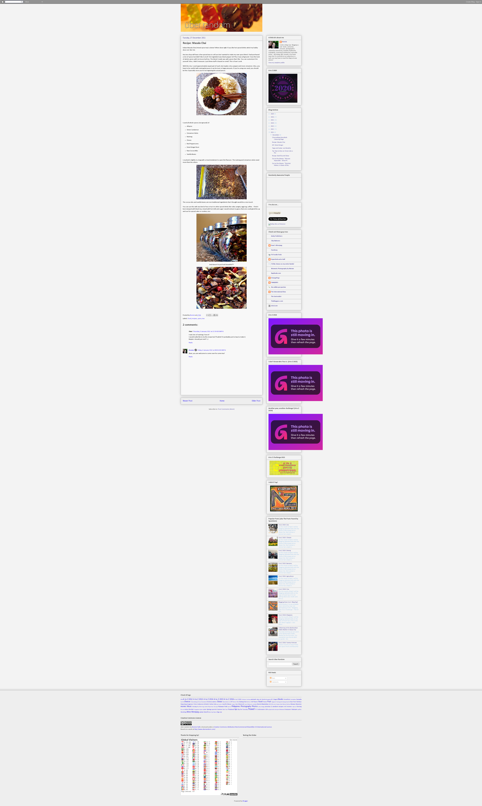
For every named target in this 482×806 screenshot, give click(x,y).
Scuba (186, 709)
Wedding (183, 712)
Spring (209, 709)
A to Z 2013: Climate (285, 537)
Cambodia (293, 699)
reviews (289, 706)
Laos (246, 704)
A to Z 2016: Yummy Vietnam (288, 642)
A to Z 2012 (188, 699)
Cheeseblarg (194, 702)
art (260, 699)
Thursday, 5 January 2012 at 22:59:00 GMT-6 (208, 331)
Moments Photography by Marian (282, 268)
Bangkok (268, 699)
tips (235, 709)
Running (299, 706)
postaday (267, 706)
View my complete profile (276, 62)
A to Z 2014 (208, 699)
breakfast (287, 699)
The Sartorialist (276, 296)
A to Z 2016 (229, 699)
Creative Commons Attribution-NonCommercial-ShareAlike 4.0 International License (243, 727)
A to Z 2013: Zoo (284, 525)
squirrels (214, 709)
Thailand (231, 709)
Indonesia (200, 704)
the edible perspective (278, 287)
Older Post (256, 401)
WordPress (207, 712)
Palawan (221, 706)
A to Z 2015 (219, 699)
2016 (272, 117)
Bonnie (192, 315)
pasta (229, 706)
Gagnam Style (275, 702)
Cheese (187, 702)
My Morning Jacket (202, 706)
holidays (299, 702)
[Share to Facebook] (214, 315)
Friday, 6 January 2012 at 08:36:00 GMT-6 (212, 350)
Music (189, 706)
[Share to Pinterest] (217, 315)
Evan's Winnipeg (276, 245)
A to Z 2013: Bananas (285, 563)
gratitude (282, 702)
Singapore (196, 709)
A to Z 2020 (237, 699)
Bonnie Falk (196, 727)
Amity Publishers (276, 236)
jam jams (219, 704)
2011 (272, 132)
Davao (219, 702)
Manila (259, 704)
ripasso (294, 706)
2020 (272, 114)
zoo (221, 712)
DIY (231, 702)
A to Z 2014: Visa (284, 589)
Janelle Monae (226, 704)
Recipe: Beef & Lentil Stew (280, 156)
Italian (211, 704)
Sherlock (191, 709)
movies (183, 706)
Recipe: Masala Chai (278, 142)
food (189, 318)
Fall (252, 702)
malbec (255, 704)
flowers (256, 702)
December (276, 135)
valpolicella (271, 709)
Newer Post (187, 401)
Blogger (245, 801)
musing (194, 706)
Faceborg (274, 250)
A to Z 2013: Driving (285, 550)
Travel (251, 709)
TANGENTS (274, 282)
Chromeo (209, 702)
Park (225, 706)
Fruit (269, 702)
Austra (264, 699)
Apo (258, 699)
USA (266, 709)
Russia (182, 709)
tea (203, 318)
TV (256, 709)
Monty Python (286, 704)
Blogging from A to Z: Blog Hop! (288, 602)
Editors (249, 702)
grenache (287, 702)
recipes (194, 318)
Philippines (235, 706)
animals (253, 699)
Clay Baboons (275, 241)
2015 (272, 120)
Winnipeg (195, 712)
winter (201, 712)
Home (222, 401)
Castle (182, 702)
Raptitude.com (276, 273)
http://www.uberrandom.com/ (204, 729)
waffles (300, 709)
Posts (273, 678)
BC (272, 699)
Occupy (216, 706)
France (265, 702)
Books (280, 699)
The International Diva (278, 292)
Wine (189, 712)
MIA (270, 704)
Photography (246, 706)
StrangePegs (275, 278)
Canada (299, 699)
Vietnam (294, 709)
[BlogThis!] (209, 315)
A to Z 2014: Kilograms (285, 615)
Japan (233, 704)
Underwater (261, 709)
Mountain (299, 704)
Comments (275, 682)
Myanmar (211, 706)
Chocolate (203, 702)
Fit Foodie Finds (276, 254)
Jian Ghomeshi (239, 704)
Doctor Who (236, 702)
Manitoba (265, 704)
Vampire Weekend (279, 709)
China (199, 702)
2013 (272, 126)
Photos (255, 706)
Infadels (206, 704)
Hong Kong (184, 704)
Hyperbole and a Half (278, 259)
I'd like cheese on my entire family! (282, 264)
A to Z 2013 (198, 699)
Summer (219, 709)
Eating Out (242, 702)
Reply (191, 342)
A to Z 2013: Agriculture (286, 576)
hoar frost (293, 702)
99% (182, 699)
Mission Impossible (276, 704)
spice (199, 318)
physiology (261, 706)
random (275, 706)
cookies (214, 702)
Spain (201, 709)
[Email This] (207, 315)
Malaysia (249, 704)
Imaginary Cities (192, 704)
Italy (215, 704)
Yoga (218, 712)
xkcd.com (274, 306)
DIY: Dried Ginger (277, 145)
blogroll (275, 699)
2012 (272, 129)
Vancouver (288, 709)
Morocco (293, 704)
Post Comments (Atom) (226, 409)
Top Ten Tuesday (243, 709)
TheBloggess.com (277, 301)
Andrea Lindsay (246, 699)
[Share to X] (212, 315)
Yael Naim (214, 712)
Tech (226, 709)
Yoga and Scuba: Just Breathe (281, 148)
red (285, 706)
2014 (272, 123)
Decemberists (226, 702)
